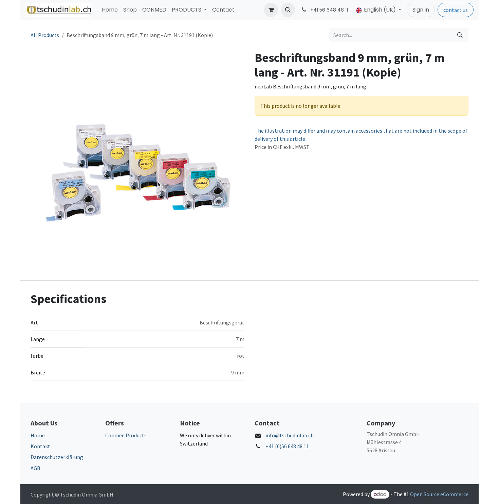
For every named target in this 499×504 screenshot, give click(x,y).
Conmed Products (126, 435)
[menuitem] (110, 10)
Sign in (420, 10)
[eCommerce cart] (271, 10)
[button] (288, 10)
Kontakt (40, 446)
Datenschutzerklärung (57, 457)
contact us (455, 9)
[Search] (459, 35)
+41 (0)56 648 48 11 (287, 446)
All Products (45, 35)
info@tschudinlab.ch (289, 435)
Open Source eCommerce (439, 494)
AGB (35, 468)
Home (38, 435)
